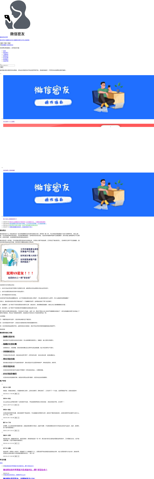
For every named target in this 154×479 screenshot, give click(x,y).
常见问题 (5, 57)
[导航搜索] (0, 64)
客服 (9, 43)
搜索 (2, 43)
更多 (1, 474)
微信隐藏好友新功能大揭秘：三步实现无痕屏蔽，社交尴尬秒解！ (28, 223)
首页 (4, 51)
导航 (5, 43)
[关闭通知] (0, 73)
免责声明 (5, 61)
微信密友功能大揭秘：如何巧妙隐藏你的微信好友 (23, 225)
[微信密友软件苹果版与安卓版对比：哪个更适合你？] (18, 477)
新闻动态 (5, 56)
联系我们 (5, 59)
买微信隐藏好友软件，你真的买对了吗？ (21, 227)
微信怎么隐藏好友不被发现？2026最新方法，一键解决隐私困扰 (27, 222)
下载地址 (5, 54)
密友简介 (5, 52)
